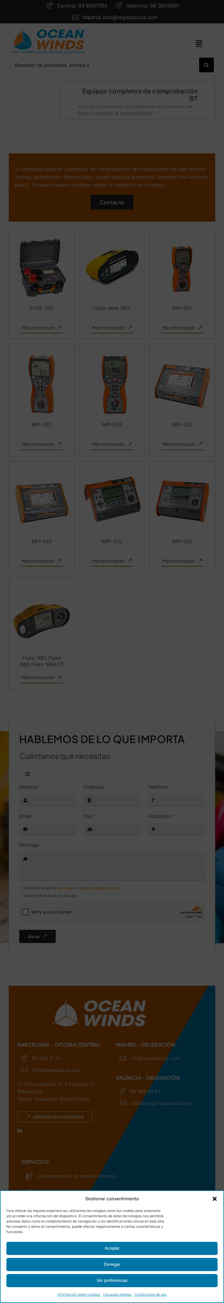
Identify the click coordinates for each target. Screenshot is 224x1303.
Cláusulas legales (117, 1294)
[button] (215, 1199)
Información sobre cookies (78, 1294)
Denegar (112, 1264)
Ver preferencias (112, 1280)
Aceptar (112, 1248)
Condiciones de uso (150, 1294)
